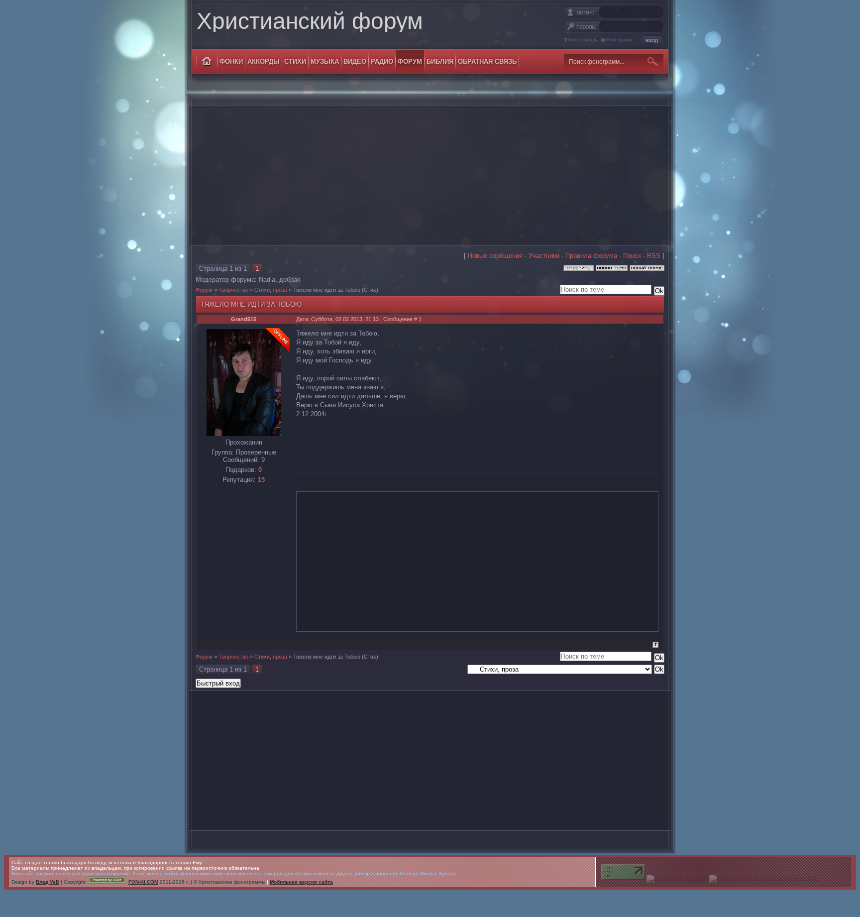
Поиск (632, 255)
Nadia (267, 279)
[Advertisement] (430, 175)
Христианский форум (310, 21)
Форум (204, 290)
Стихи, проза (270, 290)
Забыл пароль (582, 39)
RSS (653, 255)
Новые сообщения (495, 255)
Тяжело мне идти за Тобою (326, 290)
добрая (290, 279)
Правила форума (591, 255)
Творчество (233, 290)
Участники (544, 255)
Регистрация (619, 39)
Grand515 (243, 319)
